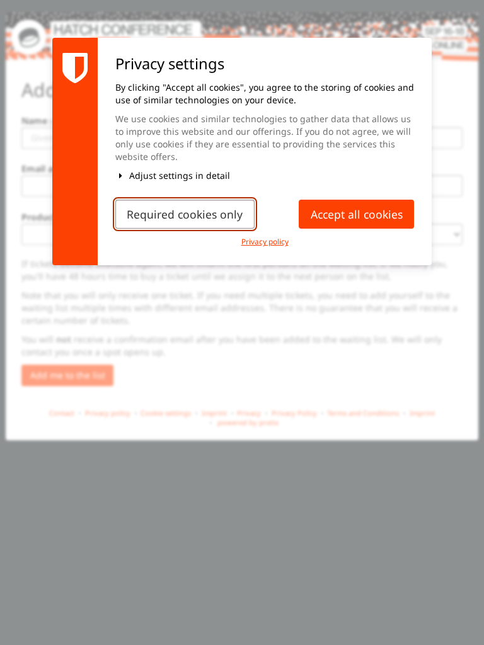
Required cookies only (185, 214)
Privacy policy (265, 241)
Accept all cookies (357, 214)
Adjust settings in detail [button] (178, 175)
